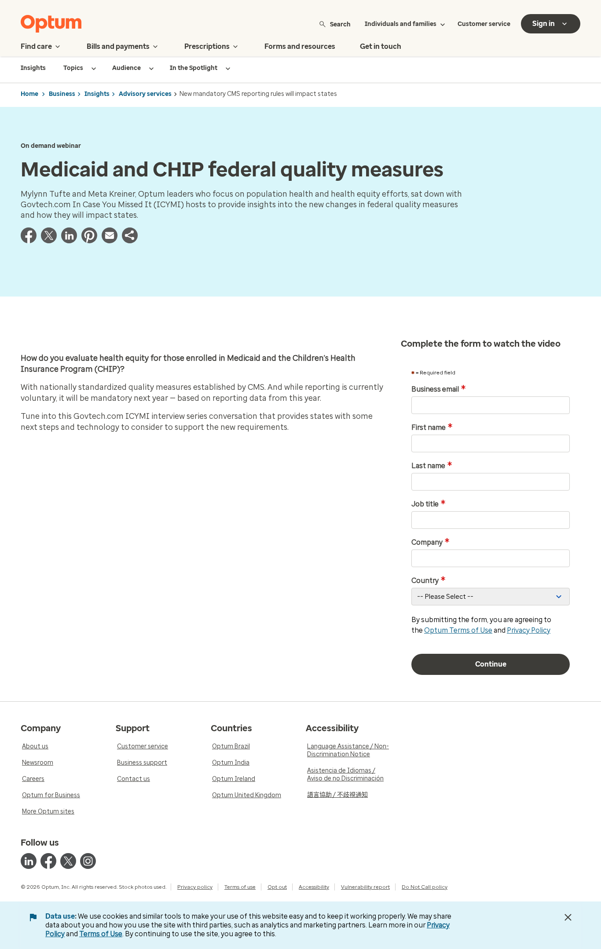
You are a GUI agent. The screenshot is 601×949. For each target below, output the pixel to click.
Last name (431, 466)
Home (29, 94)
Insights (97, 94)
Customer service (484, 24)
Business (62, 94)
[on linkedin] (29, 861)
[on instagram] (88, 861)
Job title (428, 504)
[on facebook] (48, 861)
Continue (490, 664)
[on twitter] (68, 861)
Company (430, 542)
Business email (438, 389)
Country (428, 580)
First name (432, 427)
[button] (130, 240)
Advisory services (145, 94)
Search (340, 24)
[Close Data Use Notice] (568, 917)
